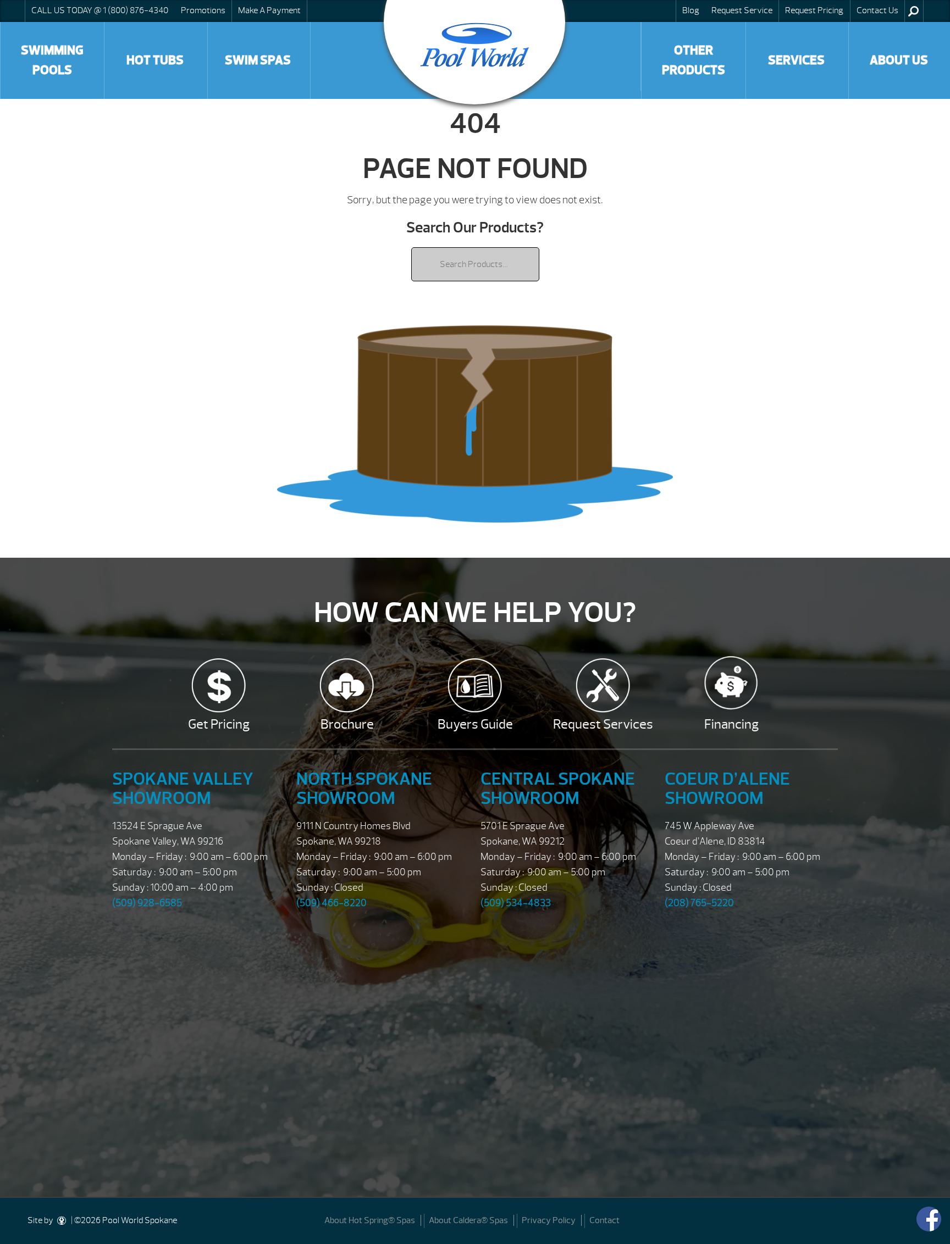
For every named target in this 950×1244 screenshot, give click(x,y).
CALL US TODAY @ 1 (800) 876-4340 (99, 10)
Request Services (603, 724)
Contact (604, 1220)
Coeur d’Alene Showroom (727, 788)
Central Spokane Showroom (557, 788)
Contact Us (877, 10)
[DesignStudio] (62, 1220)
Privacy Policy (549, 1220)
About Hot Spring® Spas (369, 1220)
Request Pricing (814, 10)
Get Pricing (219, 724)
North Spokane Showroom (364, 788)
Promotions (203, 10)
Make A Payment (269, 10)
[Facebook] (928, 1219)
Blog (690, 10)
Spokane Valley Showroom (182, 788)
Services (796, 60)
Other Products (693, 60)
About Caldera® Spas (468, 1220)
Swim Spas (258, 60)
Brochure (347, 724)
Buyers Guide (475, 724)
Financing (731, 724)
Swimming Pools (52, 60)
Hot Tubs (155, 60)
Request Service (741, 10)
